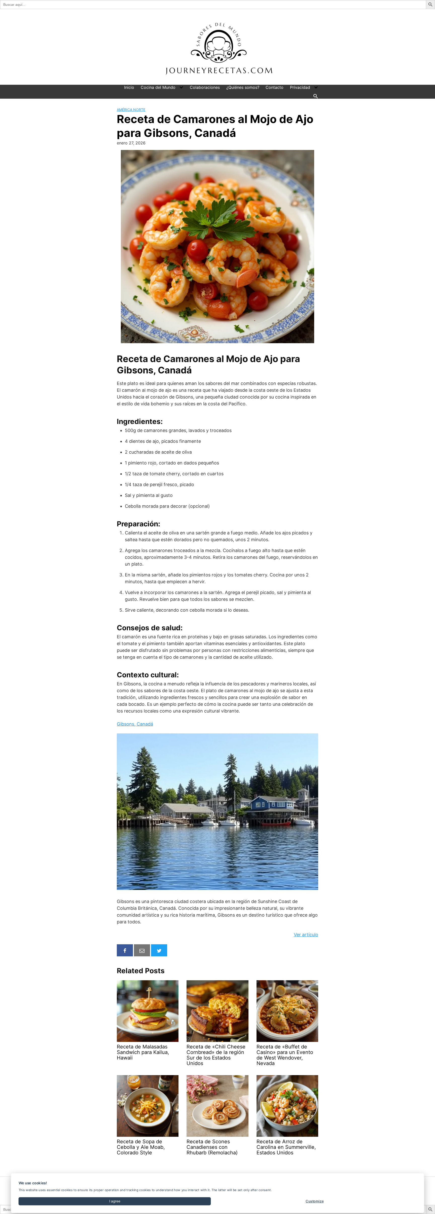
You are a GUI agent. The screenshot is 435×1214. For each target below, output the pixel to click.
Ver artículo (306, 934)
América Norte (131, 109)
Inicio (129, 87)
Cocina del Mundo (158, 87)
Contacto (274, 87)
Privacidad (300, 87)
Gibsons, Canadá (135, 724)
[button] (315, 96)
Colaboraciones (205, 87)
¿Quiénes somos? (242, 87)
